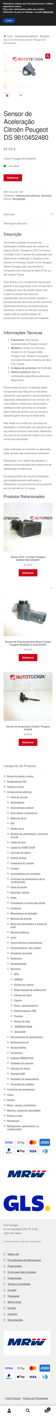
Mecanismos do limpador (24, 913)
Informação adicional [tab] (15, 223)
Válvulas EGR (18, 1073)
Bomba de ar (17, 828)
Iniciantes (16, 908)
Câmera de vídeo (23, 995)
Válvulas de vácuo (20, 1068)
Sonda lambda (18, 1047)
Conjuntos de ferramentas (21, 1089)
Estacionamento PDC (25, 1010)
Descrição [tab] (9, 214)
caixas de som (18, 842)
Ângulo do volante (24, 984)
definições (48, 12)
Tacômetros (17, 1052)
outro (13, 937)
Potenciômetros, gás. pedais (26, 947)
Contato (12, 1290)
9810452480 (19, 198)
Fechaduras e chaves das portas (28, 902)
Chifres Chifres (18, 857)
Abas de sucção (19, 797)
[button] (47, 56)
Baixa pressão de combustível (30, 989)
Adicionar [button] (28, 573)
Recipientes (13, 1120)
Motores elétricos (20, 932)
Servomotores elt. (20, 1042)
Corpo (10, 1094)
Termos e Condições (19, 1284)
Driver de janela (19, 887)
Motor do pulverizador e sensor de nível (29, 925)
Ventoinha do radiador (22, 1084)
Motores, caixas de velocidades (24, 1110)
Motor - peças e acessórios (21, 1105)
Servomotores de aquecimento (27, 1036)
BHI (12, 823)
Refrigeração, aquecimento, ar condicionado (23, 1127)
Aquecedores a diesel (22, 807)
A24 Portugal (13, 1398)
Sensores (44, 35)
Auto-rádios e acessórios (24, 812)
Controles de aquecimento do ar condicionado (28, 880)
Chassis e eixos (15, 786)
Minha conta (14, 1302)
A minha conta (9, 1410)
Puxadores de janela (21, 953)
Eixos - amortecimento (26, 1005)
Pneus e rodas (14, 1115)
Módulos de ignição (21, 918)
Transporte (13, 1296)
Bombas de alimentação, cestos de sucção (29, 835)
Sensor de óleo (22, 1021)
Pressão (18, 1015)
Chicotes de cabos (20, 852)
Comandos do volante (22, 863)
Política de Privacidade (35, 1398)
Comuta (15, 868)
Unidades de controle (22, 1063)
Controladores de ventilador (25, 873)
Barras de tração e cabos (20, 776)
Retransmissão (18, 963)
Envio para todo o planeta (22, 1272)
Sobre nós (13, 1254)
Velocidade (20, 1031)
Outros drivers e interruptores (26, 942)
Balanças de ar (18, 818)
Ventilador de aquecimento (25, 1078)
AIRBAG (18, 979)
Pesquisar (28, 1410)
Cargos (18, 1000)
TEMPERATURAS (23, 1026)
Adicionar (13, 177)
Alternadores (17, 802)
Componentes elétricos (26, 35)
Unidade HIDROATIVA (22, 1057)
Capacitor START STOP (23, 847)
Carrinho (12, 1314)
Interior (11, 1099)
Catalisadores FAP (16, 781)
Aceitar (9, 20)
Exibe (13, 897)
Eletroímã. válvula (20, 892)
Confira (12, 1308)
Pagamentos (15, 1266)
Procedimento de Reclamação (24, 1260)
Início (9, 35)
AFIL (16, 974)
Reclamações (15, 1320)
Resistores (16, 958)
